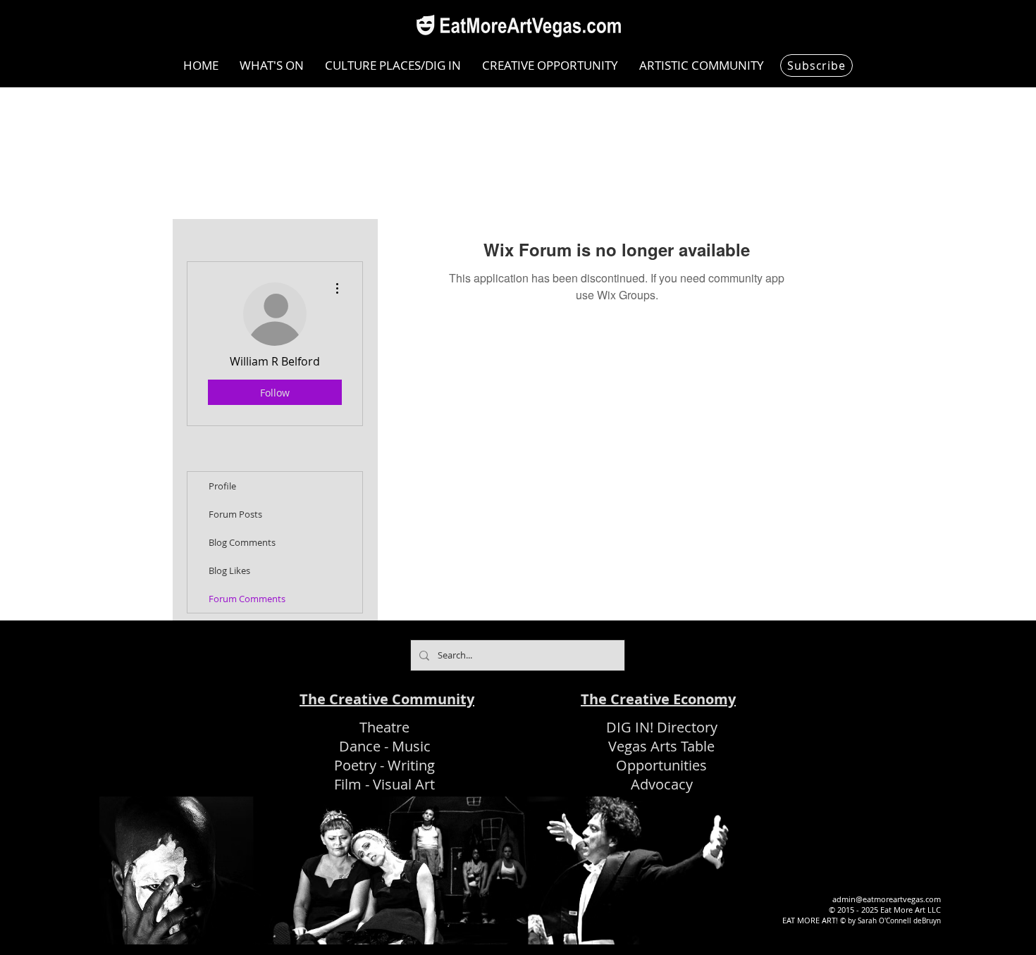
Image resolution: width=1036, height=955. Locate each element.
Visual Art (404, 784)
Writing (411, 765)
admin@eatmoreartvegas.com (886, 899)
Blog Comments (242, 542)
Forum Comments (247, 598)
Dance (360, 746)
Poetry (355, 765)
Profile (222, 486)
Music (411, 746)
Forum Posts (235, 514)
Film (348, 784)
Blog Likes (229, 570)
